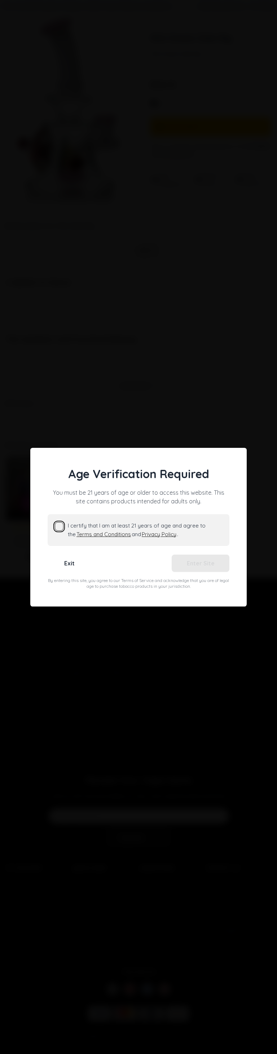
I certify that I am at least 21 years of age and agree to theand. (137, 530)
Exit (69, 563)
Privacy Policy (159, 534)
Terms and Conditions (103, 534)
